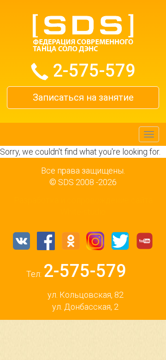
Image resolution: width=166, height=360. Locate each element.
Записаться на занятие (83, 97)
